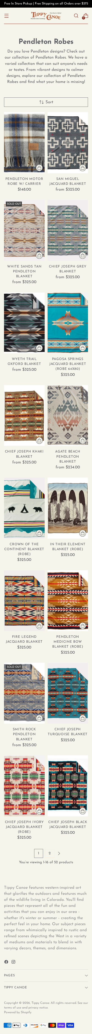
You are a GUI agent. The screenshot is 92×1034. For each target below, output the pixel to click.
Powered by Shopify (17, 1012)
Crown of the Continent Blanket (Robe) (24, 549)
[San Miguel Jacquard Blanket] (68, 142)
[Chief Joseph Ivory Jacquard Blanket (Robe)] (24, 785)
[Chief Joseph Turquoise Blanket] (68, 693)
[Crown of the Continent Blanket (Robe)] (24, 508)
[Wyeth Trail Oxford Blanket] (24, 323)
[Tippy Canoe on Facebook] (6, 963)
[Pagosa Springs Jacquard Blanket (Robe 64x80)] (68, 323)
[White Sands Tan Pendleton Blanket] (24, 230)
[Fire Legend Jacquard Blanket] (24, 600)
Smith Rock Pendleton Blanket (24, 734)
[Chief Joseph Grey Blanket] (68, 230)
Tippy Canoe (40, 1003)
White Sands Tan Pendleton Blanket (24, 271)
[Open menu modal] (6, 15)
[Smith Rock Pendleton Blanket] (24, 693)
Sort (49, 102)
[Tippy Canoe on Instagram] (14, 963)
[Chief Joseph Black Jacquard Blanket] (68, 785)
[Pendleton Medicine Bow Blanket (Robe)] (68, 600)
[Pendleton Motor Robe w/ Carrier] (24, 142)
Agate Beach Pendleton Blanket (67, 456)
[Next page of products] (59, 853)
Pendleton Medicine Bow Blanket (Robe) (67, 642)
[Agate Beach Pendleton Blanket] (68, 415)
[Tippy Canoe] (46, 15)
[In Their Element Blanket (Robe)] (68, 508)
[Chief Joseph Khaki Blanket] (24, 415)
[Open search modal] (76, 15)
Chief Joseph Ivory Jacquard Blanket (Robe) (24, 827)
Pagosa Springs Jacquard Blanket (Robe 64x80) (67, 364)
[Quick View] (39, 167)
